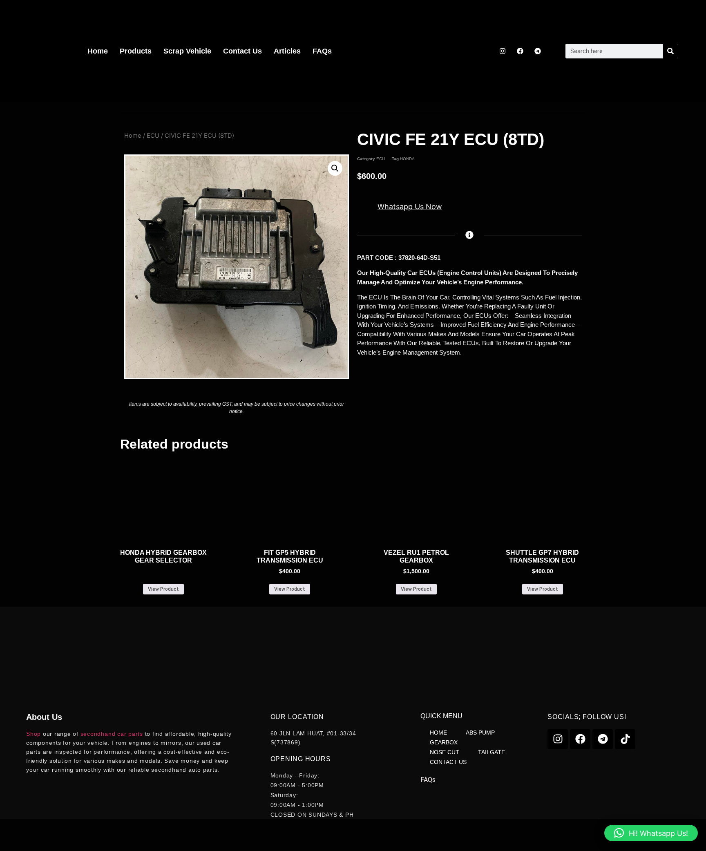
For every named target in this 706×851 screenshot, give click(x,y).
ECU (153, 135)
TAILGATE (491, 752)
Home (97, 51)
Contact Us (242, 51)
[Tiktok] (625, 739)
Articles (287, 51)
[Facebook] (520, 51)
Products (136, 51)
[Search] (670, 51)
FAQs (322, 51)
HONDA (407, 158)
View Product (163, 589)
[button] (335, 168)
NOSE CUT (444, 752)
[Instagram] (502, 51)
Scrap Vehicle (187, 51)
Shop (33, 733)
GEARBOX (444, 742)
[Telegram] (537, 51)
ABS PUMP (480, 732)
